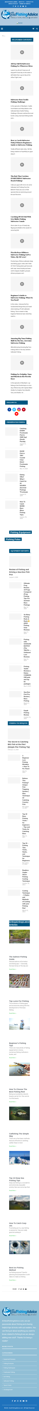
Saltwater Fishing (9, 1381)
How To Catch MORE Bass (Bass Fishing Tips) (22, 508)
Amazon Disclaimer (11, 2)
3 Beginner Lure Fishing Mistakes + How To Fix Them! (26, 762)
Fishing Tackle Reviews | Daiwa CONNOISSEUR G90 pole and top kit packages (27, 675)
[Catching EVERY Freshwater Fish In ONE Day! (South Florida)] (11, 431)
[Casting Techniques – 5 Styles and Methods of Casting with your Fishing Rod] (14, 893)
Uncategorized (8, 1389)
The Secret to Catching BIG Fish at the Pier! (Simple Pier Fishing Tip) (19, 744)
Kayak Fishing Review (26, 713)
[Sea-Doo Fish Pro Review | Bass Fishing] (15, 694)
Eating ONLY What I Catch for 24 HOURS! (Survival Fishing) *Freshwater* (24, 483)
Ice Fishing (7, 1376)
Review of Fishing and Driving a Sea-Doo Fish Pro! (19, 572)
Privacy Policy (13, 4)
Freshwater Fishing (9, 1372)
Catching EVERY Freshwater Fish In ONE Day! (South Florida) (24, 435)
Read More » (12, 969)
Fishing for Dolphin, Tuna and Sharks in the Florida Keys (21, 376)
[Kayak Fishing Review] (15, 712)
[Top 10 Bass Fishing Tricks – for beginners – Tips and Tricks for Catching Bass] (14, 816)
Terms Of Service (24, 4)
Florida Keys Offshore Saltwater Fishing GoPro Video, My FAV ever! (21, 254)
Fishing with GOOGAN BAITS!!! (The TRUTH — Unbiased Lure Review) (27, 648)
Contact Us (29, 2)
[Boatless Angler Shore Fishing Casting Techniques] (14, 872)
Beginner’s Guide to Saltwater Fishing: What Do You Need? (22, 297)
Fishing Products (9, 1363)
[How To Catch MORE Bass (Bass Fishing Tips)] (11, 505)
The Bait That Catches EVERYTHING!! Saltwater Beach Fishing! (21, 178)
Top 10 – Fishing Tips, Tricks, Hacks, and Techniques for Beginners (26, 851)
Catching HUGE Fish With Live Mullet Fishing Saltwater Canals (21, 219)
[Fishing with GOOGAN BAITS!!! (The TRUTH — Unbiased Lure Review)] (15, 641)
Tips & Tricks (7, 1385)
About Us (21, 2)
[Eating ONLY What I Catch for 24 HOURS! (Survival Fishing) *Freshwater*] (11, 478)
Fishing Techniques (9, 1368)
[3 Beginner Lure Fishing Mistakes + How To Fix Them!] (14, 758)
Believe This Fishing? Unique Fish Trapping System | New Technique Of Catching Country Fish (26, 791)
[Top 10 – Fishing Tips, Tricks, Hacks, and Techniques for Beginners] (14, 845)
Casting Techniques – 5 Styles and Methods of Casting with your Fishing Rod (26, 899)
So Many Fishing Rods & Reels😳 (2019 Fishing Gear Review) (27, 622)
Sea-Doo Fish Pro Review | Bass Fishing (27, 696)
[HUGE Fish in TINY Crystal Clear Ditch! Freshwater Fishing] (11, 454)
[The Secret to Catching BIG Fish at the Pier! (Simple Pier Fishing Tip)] (19, 733)
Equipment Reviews (9, 1359)
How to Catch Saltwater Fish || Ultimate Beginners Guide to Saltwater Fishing (21, 142)
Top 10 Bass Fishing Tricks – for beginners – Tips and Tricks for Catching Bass (26, 823)
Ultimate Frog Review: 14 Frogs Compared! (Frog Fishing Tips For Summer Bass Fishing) (27, 594)
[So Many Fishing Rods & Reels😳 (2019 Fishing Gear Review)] (15, 617)
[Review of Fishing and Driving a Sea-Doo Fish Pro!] (20, 561)
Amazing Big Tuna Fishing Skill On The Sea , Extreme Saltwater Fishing (21, 340)
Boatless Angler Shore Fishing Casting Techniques (26, 875)
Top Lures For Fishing (19, 1001)
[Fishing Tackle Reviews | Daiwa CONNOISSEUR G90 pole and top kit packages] (15, 668)
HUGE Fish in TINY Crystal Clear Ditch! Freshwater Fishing (24, 458)
